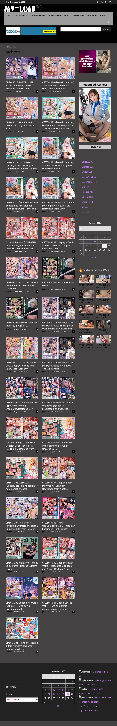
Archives (9, 694)
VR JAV (85, 206)
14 (99, 241)
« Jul (94, 257)
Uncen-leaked (88, 196)
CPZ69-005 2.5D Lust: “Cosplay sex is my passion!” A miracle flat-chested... (22, 485)
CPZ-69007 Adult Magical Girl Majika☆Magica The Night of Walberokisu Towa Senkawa (58, 325)
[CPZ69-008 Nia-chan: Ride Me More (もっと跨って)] (22, 308)
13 (95, 241)
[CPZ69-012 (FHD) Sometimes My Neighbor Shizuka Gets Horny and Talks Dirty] (58, 188)
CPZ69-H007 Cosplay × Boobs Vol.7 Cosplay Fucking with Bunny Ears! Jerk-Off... (22, 365)
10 (81, 241)
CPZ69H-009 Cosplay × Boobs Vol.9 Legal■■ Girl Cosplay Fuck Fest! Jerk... (58, 245)
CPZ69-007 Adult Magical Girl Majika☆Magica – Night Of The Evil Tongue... (58, 365)
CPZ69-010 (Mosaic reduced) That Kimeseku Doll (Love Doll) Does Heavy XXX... (58, 85)
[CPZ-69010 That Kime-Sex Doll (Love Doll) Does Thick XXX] (22, 108)
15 (104, 241)
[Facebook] (93, 2)
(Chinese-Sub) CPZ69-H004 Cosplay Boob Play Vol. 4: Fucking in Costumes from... (21, 445)
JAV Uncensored (89, 181)
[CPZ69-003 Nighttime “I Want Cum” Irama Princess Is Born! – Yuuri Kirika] (22, 548)
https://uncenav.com (88, 710)
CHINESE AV (87, 161)
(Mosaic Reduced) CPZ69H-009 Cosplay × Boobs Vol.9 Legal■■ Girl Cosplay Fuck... (21, 245)
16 (109, 241)
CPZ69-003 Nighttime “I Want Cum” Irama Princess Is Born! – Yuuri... (22, 565)
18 (86, 245)
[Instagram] (97, 2)
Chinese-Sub (87, 166)
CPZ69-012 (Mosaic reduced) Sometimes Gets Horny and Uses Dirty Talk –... (58, 165)
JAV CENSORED (89, 176)
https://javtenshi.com (88, 706)
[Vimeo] (105, 2)
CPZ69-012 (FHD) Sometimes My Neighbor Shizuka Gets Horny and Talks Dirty (58, 205)
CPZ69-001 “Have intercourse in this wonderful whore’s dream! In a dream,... (22, 645)
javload (9, 91)
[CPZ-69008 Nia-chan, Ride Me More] (58, 268)
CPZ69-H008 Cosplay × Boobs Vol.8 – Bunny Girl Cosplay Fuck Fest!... (22, 285)
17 (81, 245)
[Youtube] (109, 2)
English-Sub (87, 171)
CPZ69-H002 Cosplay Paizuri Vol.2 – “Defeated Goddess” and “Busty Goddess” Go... (57, 565)
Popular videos (89, 191)
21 (99, 245)
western (85, 211)
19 (90, 245)
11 (86, 241)
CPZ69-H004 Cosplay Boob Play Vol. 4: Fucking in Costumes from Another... (57, 485)
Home (8, 47)
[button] (108, 22)
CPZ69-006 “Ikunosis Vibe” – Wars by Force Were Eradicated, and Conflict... (57, 405)
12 (90, 241)
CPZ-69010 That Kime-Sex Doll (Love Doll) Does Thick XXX (20, 125)
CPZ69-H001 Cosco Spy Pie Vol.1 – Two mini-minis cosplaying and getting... (57, 605)
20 (95, 245)
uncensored (87, 201)
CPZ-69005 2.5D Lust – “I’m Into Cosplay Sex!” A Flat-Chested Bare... (57, 445)
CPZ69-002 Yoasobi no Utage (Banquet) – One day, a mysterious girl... (22, 605)
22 (104, 245)
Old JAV (85, 186)
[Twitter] (101, 2)
